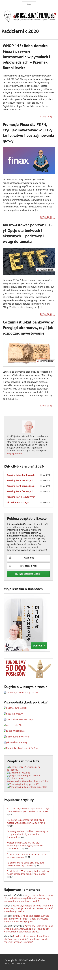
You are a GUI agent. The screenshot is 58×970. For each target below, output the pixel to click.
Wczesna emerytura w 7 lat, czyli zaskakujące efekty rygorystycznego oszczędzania (25, 845)
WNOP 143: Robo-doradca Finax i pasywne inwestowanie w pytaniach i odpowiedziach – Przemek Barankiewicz (26, 56)
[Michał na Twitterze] (18, 772)
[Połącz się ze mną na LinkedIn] (24, 775)
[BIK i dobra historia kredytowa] (13, 725)
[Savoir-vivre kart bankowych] (19, 719)
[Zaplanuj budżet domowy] (13, 713)
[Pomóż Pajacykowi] (28, 677)
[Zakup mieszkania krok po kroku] (14, 730)
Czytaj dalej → (47, 116)
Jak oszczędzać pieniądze (29, 16)
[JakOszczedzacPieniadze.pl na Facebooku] (28, 769)
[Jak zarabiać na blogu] (16, 742)
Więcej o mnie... (15, 453)
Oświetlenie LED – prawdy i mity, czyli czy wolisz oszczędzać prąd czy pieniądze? (28, 874)
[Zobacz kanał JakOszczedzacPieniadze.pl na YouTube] (28, 781)
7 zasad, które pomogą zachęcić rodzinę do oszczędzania (27, 855)
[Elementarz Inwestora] (16, 736)
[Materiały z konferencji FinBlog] (21, 748)
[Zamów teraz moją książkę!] (27, 650)
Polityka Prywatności (15, 963)
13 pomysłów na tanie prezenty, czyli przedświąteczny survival (26, 864)
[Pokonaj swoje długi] (15, 707)
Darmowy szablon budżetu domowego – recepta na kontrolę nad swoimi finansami (27, 834)
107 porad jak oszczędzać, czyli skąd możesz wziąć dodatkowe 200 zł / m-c (26, 822)
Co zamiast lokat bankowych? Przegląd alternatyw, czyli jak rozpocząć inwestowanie (28, 327)
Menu (29, 4)
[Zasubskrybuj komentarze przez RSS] (27, 786)
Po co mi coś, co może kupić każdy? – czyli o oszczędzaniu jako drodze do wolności (28, 811)
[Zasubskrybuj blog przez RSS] (23, 784)
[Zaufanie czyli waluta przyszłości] (22, 692)
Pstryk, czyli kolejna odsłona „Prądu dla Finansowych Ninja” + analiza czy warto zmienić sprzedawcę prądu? (28, 898)
